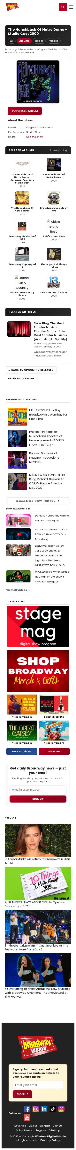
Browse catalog (21, 378)
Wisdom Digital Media (50, 1136)
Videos (53, 40)
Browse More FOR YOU (35, 501)
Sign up (38, 799)
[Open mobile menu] (71, 7)
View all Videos (16, 590)
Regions (41, 1130)
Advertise (20, 1126)
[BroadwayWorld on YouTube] (27, 1117)
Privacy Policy (50, 1140)
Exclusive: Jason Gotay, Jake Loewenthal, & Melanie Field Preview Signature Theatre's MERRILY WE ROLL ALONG (50, 555)
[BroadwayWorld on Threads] (61, 1108)
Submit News (24, 1130)
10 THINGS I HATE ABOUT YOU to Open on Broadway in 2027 (35, 904)
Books (39, 40)
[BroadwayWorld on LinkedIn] (44, 1108)
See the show (34, 137)
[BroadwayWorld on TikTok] (52, 1108)
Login (53, 6)
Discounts (54, 751)
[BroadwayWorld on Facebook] (27, 1108)
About (33, 1126)
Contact (45, 1126)
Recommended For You (21, 399)
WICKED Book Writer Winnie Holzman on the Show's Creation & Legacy (52, 576)
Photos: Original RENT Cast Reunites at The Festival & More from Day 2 (36, 947)
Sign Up (22, 1094)
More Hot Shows (22, 751)
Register (42, 6)
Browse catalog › (59, 150)
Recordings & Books (16, 49)
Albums (24, 40)
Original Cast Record (49, 49)
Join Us (57, 1126)
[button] (63, 7)
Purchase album (25, 111)
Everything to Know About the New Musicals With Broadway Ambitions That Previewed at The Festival (37, 993)
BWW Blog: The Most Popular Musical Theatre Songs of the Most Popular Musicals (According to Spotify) (50, 331)
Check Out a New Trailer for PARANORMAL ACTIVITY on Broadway (52, 534)
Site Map (54, 1130)
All (11, 40)
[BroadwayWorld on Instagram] (35, 1108)
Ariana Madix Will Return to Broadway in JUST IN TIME (38, 861)
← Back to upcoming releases (30, 370)
